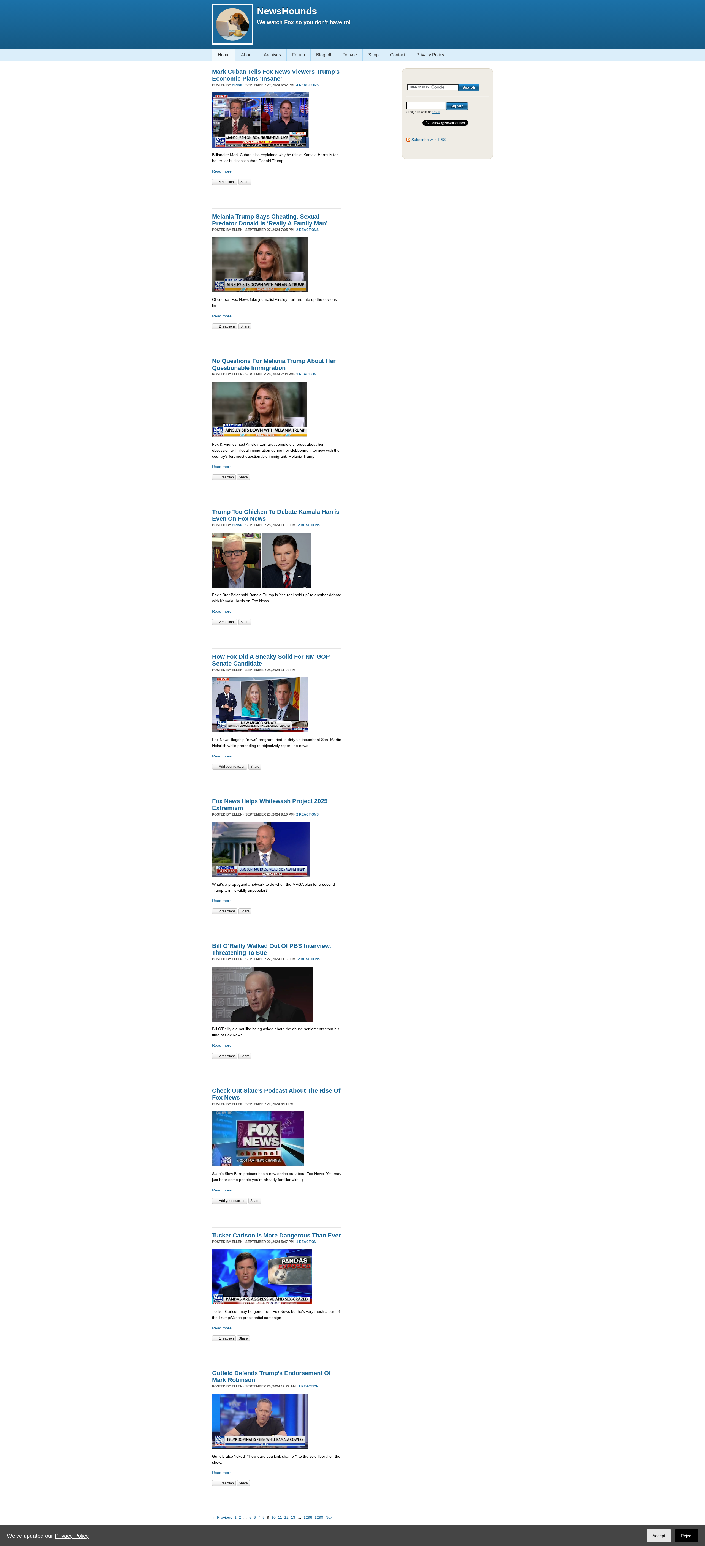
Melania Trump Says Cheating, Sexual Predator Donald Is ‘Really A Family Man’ (269, 220)
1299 (318, 1517)
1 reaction (306, 374)
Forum (298, 55)
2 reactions (307, 230)
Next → (332, 1517)
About (247, 55)
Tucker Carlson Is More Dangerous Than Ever (276, 1235)
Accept (658, 1535)
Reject (686, 1535)
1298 (307, 1517)
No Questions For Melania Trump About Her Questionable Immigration (274, 364)
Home (224, 55)
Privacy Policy (430, 55)
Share (245, 182)
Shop (373, 55)
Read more (222, 171)
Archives (272, 55)
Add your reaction (232, 766)
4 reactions (307, 85)
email (436, 112)
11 (280, 1517)
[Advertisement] (276, 196)
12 (286, 1517)
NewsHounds (287, 11)
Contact (397, 55)
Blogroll (323, 55)
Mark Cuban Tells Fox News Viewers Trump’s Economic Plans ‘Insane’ (276, 75)
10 (273, 1517)
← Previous (222, 1517)
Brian (237, 85)
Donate (350, 55)
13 (293, 1517)
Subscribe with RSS (428, 139)
